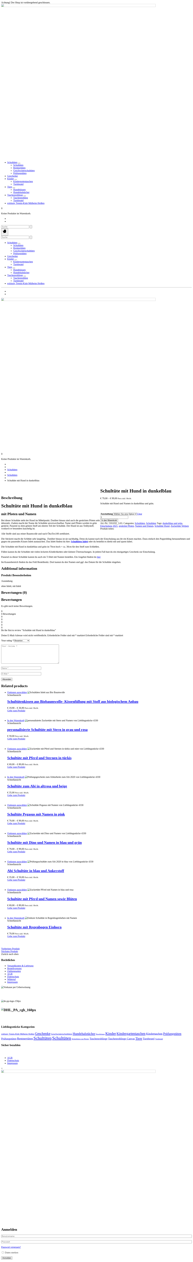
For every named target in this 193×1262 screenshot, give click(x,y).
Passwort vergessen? (11, 1247)
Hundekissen (100, 1034)
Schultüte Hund (162, 526)
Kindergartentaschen (131, 1033)
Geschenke (12, 176)
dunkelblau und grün (172, 523)
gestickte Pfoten (126, 526)
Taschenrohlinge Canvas (121, 1038)
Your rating (7, 640)
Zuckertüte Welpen (180, 526)
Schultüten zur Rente (80, 1039)
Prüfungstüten (172, 1033)
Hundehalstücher (84, 1033)
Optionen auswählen (17, 692)
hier (99, 557)
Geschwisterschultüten (61, 1034)
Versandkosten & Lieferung (20, 965)
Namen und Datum (144, 526)
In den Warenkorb (109, 520)
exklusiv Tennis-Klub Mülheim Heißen (25, 203)
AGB (10, 974)
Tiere (9, 187)
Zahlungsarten (14, 971)
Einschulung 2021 (109, 526)
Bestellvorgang (14, 968)
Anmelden (6, 1258)
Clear (139, 514)
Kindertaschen (154, 1033)
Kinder (10, 178)
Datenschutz (13, 976)
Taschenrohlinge (15, 195)
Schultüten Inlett (79, 541)
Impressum (12, 982)
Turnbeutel (149, 1038)
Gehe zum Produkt (16, 710)
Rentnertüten (25, 1038)
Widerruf (11, 979)
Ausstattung (106, 514)
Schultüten (12, 162)
